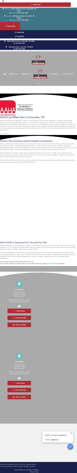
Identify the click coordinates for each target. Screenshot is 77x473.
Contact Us (68, 74)
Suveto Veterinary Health (9, 466)
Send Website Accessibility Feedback (26, 470)
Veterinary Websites (6, 464)
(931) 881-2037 (23, 13)
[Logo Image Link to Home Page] (40, 74)
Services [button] (25, 74)
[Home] (4, 74)
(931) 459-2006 (23, 20)
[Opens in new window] (16, 108)
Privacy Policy (34, 472)
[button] (19, 32)
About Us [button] (13, 74)
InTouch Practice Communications (25, 464)
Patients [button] (54, 74)
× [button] (71, 433)
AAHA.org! (30, 262)
